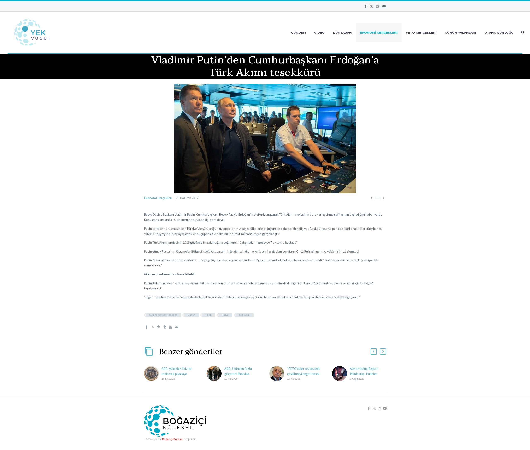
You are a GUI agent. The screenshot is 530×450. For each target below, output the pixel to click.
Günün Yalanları (460, 32)
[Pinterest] (158, 327)
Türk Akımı (244, 315)
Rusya (225, 315)
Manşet (191, 315)
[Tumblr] (164, 327)
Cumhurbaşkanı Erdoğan (163, 315)
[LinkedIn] (170, 327)
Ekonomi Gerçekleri (379, 32)
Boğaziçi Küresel (172, 439)
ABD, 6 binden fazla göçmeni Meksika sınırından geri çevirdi (239, 373)
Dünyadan (342, 32)
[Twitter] (372, 6)
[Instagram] (378, 6)
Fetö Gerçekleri (421, 32)
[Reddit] (176, 327)
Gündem (298, 32)
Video (319, 32)
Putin (209, 315)
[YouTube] (384, 6)
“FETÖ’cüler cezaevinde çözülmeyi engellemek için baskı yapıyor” (303, 373)
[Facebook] (365, 6)
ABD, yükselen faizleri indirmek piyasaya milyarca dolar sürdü (177, 373)
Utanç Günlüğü (499, 32)
